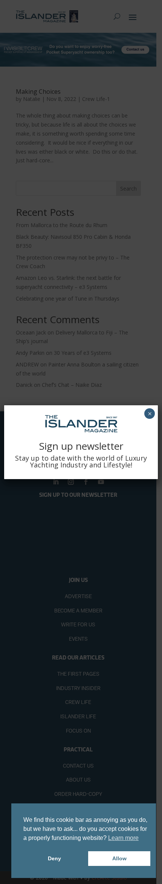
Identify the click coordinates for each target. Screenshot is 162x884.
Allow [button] (119, 858)
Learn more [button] (123, 838)
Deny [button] (54, 858)
